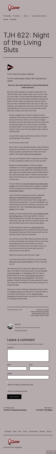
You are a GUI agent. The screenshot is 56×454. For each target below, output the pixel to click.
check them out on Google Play (24, 278)
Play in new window (19, 74)
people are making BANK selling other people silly (25, 197)
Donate (5, 19)
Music (26, 16)
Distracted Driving (39, 311)
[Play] (10, 67)
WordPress (18, 447)
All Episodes (7, 16)
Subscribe (13, 19)
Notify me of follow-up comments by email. (20, 384)
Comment (10, 347)
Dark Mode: (50, 452)
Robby (43, 313)
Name (9, 364)
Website (9, 373)
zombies (46, 315)
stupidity (37, 315)
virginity (42, 315)
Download (30, 74)
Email (30, 364)
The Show (16, 16)
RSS (33, 78)
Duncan (47, 311)
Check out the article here (32, 154)
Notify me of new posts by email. (17, 391)
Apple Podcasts (19, 78)
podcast (47, 309)
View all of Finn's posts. (21, 330)
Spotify (28, 78)
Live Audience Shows (39, 16)
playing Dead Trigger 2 (16, 191)
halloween (34, 313)
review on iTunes (15, 292)
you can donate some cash (33, 275)
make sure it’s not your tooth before (20, 262)
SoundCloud (28, 273)
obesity (40, 313)
